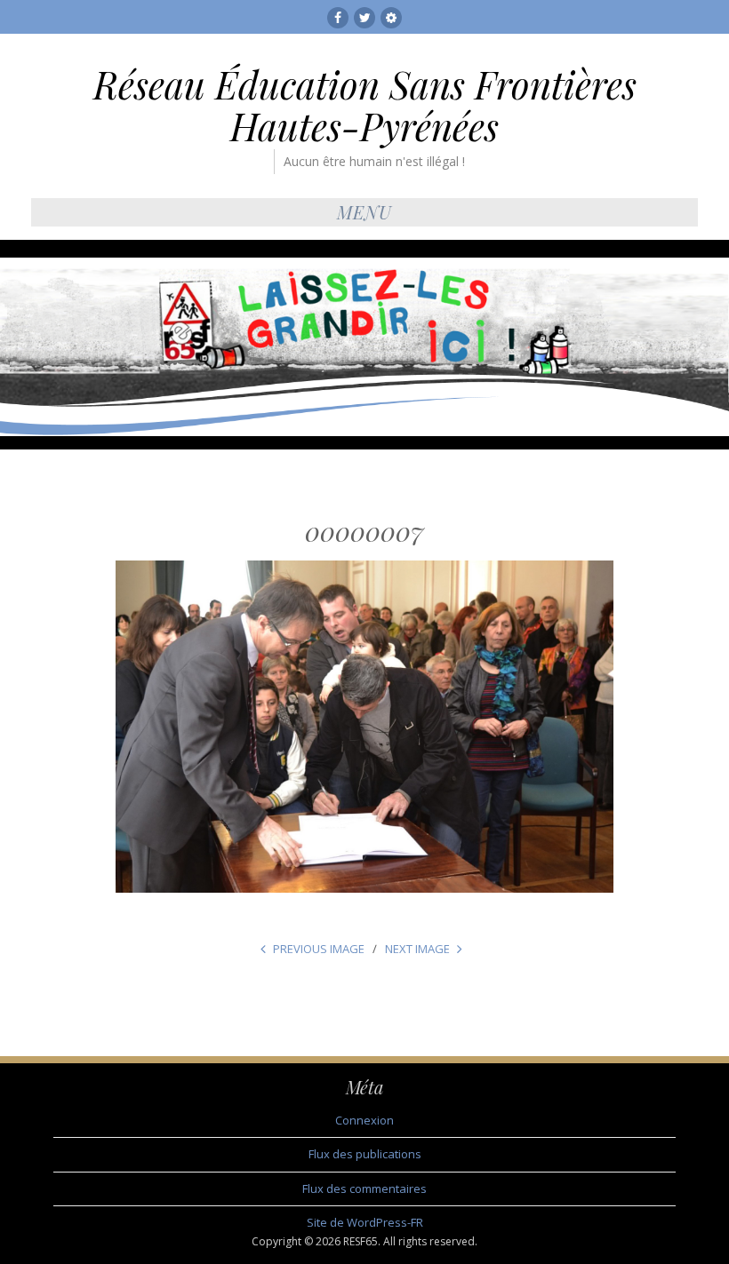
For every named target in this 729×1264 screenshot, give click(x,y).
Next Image (417, 949)
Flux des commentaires (364, 1188)
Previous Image (318, 949)
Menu (364, 212)
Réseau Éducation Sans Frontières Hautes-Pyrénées (365, 105)
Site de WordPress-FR (365, 1222)
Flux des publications (364, 1154)
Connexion (364, 1120)
